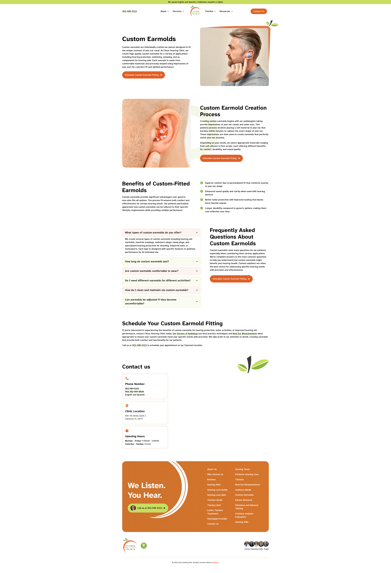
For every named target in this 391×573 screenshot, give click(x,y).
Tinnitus (239, 479)
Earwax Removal (243, 500)
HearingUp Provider (217, 518)
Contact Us (258, 11)
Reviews (211, 479)
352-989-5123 (129, 11)
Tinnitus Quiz (214, 505)
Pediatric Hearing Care (247, 474)
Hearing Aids (213, 484)
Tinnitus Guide (214, 500)
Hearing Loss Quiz (216, 494)
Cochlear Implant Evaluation (244, 515)
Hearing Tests (242, 469)
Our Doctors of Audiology (185, 333)
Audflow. (215, 562)
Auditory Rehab (243, 489)
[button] (165, 11)
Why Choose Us (215, 474)
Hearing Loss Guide (217, 489)
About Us (212, 469)
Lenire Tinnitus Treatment (215, 512)
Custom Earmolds (244, 494)
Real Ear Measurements (245, 333)
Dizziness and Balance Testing (246, 507)
